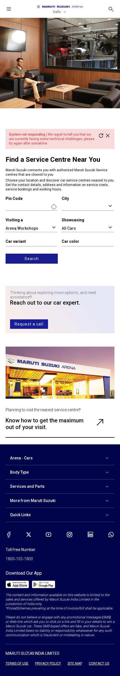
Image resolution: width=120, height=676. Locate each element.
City (65, 198)
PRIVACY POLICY (48, 663)
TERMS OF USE (17, 663)
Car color (70, 241)
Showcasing (73, 220)
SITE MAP (75, 663)
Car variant (16, 241)
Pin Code (14, 198)
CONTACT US (99, 663)
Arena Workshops (22, 228)
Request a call (29, 324)
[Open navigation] (9, 9)
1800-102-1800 (19, 559)
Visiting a (14, 220)
